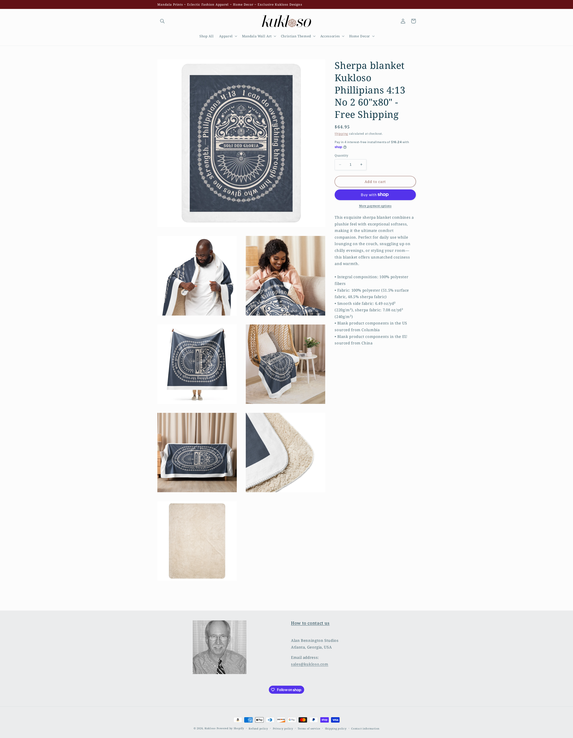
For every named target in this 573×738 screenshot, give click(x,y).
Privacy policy (283, 728)
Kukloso (210, 728)
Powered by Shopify (230, 728)
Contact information (365, 728)
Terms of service (309, 728)
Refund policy (258, 728)
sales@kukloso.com (309, 664)
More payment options (375, 206)
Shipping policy (336, 728)
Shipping (341, 134)
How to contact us (310, 623)
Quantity (341, 155)
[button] (162, 21)
